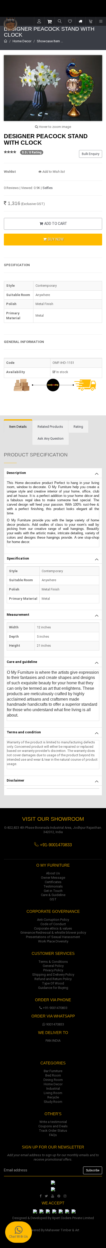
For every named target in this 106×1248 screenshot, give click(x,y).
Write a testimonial (53, 1122)
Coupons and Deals (53, 1126)
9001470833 (55, 1024)
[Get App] (53, 1189)
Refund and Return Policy (53, 979)
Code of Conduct (53, 924)
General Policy (53, 966)
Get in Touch (53, 891)
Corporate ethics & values (53, 928)
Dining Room (53, 1080)
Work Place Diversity (53, 941)
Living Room (53, 1093)
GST (53, 899)
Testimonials (53, 886)
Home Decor (22, 41)
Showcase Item (48, 41)
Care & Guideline (53, 895)
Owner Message (53, 878)
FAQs (53, 1135)
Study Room (53, 1102)
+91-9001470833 (55, 1008)
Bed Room (53, 1075)
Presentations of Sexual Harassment (53, 937)
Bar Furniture (53, 1071)
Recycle (53, 1097)
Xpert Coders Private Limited (73, 1218)
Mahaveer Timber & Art (62, 1230)
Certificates (53, 882)
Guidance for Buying (53, 988)
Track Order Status (53, 1130)
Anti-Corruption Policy (53, 920)
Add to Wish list (53, 172)
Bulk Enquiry (90, 154)
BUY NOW (55, 239)
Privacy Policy (53, 970)
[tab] (18, 427)
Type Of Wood (53, 983)
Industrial (53, 1088)
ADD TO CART (55, 223)
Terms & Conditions (53, 962)
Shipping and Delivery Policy (53, 974)
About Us (53, 873)
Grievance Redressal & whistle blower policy (53, 932)
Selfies (47, 188)
